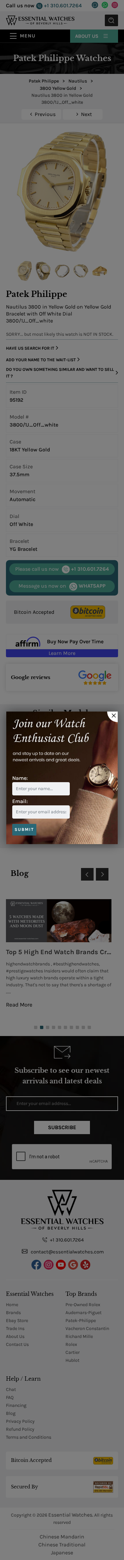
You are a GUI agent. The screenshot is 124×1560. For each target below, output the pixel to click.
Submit (24, 829)
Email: (20, 801)
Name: (20, 778)
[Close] (112, 717)
